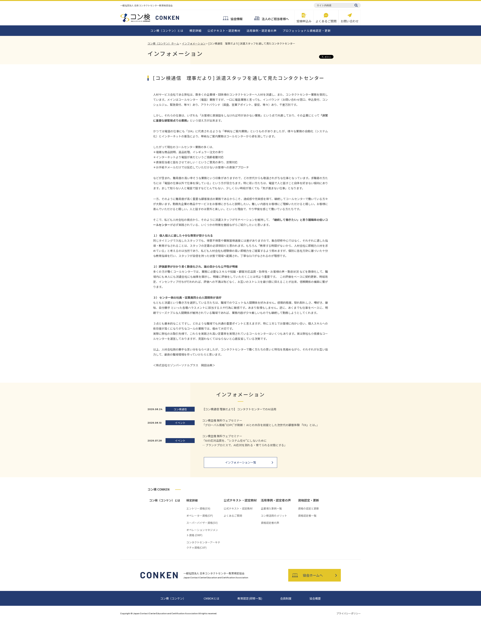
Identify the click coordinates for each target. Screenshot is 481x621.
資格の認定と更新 (308, 508)
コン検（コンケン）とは (166, 31)
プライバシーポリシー (348, 613)
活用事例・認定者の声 (262, 31)
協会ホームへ (313, 575)
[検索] (356, 5)
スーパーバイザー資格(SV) (202, 523)
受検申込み (304, 21)
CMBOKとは (211, 598)
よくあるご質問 (326, 21)
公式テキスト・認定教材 (223, 31)
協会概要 (315, 598)
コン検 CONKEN (158, 489)
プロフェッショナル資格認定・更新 (307, 31)
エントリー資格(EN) (198, 508)
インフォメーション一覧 (240, 462)
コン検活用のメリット (274, 515)
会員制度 (285, 598)
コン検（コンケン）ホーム (163, 43)
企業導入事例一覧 (271, 508)
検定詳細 (195, 31)
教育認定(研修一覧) (249, 598)
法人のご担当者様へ (275, 18)
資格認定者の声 (270, 523)
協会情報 (237, 18)
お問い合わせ (350, 21)
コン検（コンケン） (173, 598)
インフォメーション (194, 43)
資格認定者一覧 (307, 515)
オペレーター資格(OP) (199, 515)
